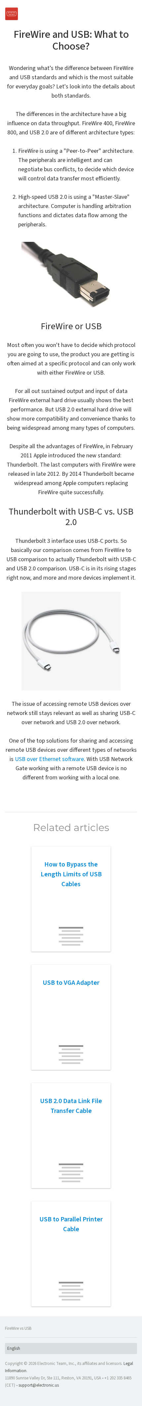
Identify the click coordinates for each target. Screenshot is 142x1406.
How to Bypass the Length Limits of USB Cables (71, 874)
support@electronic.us (38, 1385)
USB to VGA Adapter (71, 982)
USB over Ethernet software (49, 759)
